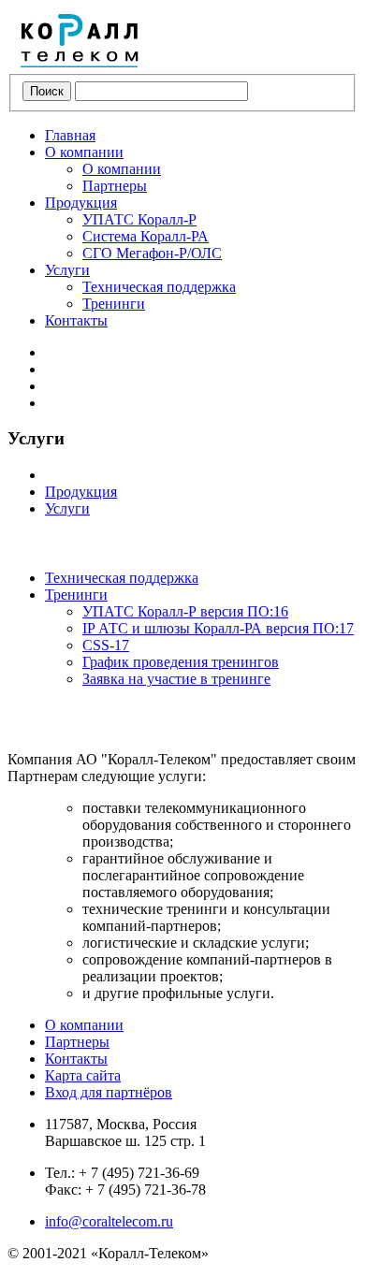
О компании (84, 152)
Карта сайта (83, 1075)
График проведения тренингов (180, 662)
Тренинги (113, 304)
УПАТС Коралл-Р (139, 219)
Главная (70, 135)
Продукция (81, 202)
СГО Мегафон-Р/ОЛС (152, 253)
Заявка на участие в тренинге (176, 679)
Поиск (47, 91)
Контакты (76, 320)
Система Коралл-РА (145, 236)
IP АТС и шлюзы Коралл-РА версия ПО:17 (218, 628)
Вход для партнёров (108, 1092)
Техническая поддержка (159, 287)
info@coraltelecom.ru (109, 1221)
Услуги (67, 270)
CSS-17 (105, 645)
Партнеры (114, 186)
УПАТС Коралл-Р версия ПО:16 (185, 611)
